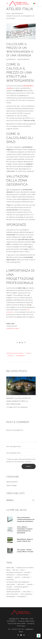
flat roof (15, 570)
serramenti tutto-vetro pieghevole (17, 582)
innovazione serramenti (14, 572)
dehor (8, 570)
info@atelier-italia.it (12, 328)
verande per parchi (12, 589)
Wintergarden (20, 355)
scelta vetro (26, 577)
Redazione (11, 59)
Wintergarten (22, 596)
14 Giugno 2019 (11, 407)
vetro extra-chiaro (12, 594)
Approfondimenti (17, 13)
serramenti (10, 579)
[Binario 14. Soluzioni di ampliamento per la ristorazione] (21, 386)
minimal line (10, 574)
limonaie (27, 572)
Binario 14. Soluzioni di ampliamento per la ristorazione (18, 401)
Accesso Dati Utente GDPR (16, 623)
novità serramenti (22, 574)
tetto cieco (21, 584)
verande (9, 586)
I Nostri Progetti (11, 485)
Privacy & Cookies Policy (26, 621)
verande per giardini (21, 586)
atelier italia (10, 567)
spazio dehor (10, 584)
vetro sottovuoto (26, 594)
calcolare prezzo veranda (14, 353)
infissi (22, 570)
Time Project (21, 626)
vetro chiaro (27, 591)
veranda (10, 355)
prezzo (28, 353)
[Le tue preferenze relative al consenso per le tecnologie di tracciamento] (38, 635)
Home (8, 13)
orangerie (9, 577)
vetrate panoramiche (13, 591)
